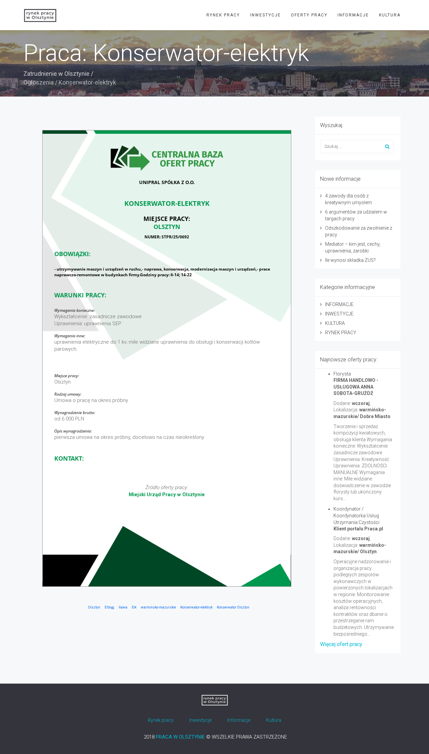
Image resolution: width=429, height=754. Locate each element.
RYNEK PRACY (223, 15)
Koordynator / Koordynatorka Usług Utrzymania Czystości (356, 515)
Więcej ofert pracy (341, 644)
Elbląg (109, 607)
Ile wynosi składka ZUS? (350, 260)
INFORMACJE (353, 15)
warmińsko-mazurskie (158, 607)
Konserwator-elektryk (196, 607)
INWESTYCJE (265, 15)
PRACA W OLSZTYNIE (180, 737)
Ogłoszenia (38, 82)
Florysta (342, 373)
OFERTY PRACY (309, 15)
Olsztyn (94, 607)
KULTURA (390, 15)
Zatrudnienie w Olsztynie (56, 73)
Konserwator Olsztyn (233, 607)
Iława (123, 607)
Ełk (134, 607)
